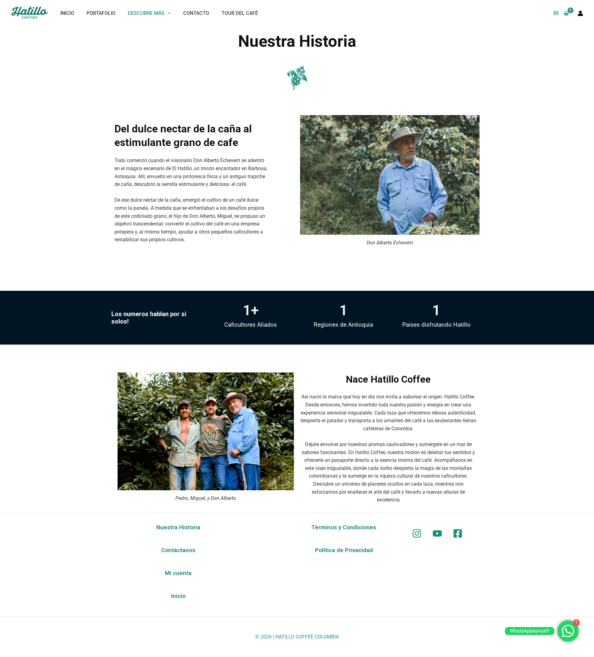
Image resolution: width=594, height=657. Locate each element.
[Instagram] (417, 533)
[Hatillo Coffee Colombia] (29, 12)
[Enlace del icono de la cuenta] (580, 13)
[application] (168, 13)
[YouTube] (437, 533)
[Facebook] (458, 533)
